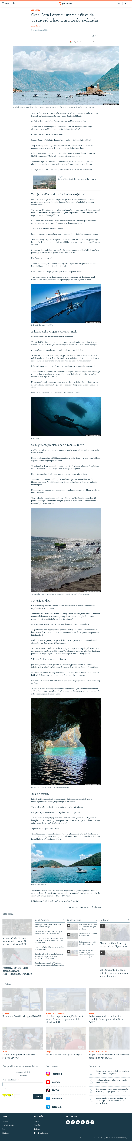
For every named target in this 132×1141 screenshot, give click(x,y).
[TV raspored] (92, 1122)
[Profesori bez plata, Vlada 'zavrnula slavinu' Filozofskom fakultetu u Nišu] (17, 956)
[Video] (126, 3)
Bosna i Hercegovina (55, 1014)
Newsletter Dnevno (41, 1133)
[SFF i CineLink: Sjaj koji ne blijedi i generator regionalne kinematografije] (115, 958)
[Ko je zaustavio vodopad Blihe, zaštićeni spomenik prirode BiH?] (109, 1038)
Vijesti (36, 1121)
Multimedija (74, 920)
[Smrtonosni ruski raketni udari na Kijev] (72, 936)
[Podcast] (119, 3)
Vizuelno (37, 1125)
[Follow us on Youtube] (78, 1122)
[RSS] (88, 1122)
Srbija (91, 1014)
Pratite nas (38, 1096)
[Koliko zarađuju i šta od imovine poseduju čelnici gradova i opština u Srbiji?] (109, 999)
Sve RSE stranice (8, 1125)
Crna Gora (35, 10)
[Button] (97, 36)
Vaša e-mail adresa (10, 1080)
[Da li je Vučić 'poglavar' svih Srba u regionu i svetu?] (22, 1038)
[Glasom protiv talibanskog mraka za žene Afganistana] (115, 932)
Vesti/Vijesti (42, 920)
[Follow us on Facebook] (68, 1122)
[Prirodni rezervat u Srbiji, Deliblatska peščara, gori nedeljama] (72, 927)
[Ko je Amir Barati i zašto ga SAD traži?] (22, 999)
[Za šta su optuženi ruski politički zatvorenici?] (72, 944)
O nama (5, 1121)
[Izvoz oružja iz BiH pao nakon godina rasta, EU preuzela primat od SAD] (17, 927)
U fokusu (7, 984)
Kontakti (5, 1133)
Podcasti (104, 920)
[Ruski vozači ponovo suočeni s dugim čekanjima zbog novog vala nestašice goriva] (72, 953)
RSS (3, 1129)
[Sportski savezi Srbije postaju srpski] (66, 1038)
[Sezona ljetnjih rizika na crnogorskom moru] (44, 182)
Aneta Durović (36, 26)
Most (4, 1052)
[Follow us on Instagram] (83, 1122)
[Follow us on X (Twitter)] (73, 1122)
